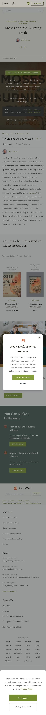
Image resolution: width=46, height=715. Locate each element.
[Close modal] (39, 337)
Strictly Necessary (23, 707)
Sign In (23, 383)
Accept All (23, 698)
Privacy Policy (27, 689)
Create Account (23, 377)
